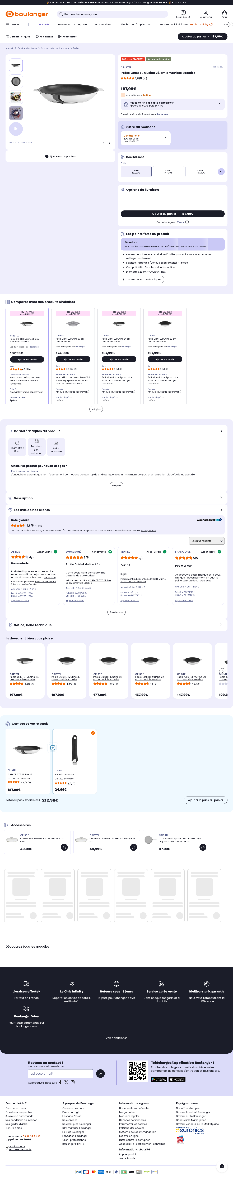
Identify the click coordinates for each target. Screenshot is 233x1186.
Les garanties (127, 1112)
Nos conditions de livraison (21, 1120)
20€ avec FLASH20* (132, 59)
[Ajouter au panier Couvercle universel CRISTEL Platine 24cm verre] (64, 847)
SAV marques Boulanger (76, 1128)
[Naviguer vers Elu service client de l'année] (201, 1139)
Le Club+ (148, 95)
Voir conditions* (116, 1038)
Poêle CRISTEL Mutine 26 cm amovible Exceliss (33, 583)
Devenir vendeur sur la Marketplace (197, 1124)
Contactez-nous (16, 1108)
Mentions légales (129, 1116)
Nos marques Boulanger (76, 1124)
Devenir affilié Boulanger (191, 1116)
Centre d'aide (14, 1128)
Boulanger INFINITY (73, 1144)
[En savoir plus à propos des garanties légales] (187, 222)
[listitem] (16, 81)
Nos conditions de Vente (134, 1108)
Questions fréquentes (19, 1112)
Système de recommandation (137, 1132)
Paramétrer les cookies (133, 1124)
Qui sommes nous (73, 1108)
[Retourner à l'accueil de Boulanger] (27, 14)
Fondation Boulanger (74, 1136)
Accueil (9, 48)
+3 (221, 171)
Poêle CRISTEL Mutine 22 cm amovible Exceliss (149, 678)
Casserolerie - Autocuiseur (55, 48)
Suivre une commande (19, 1116)
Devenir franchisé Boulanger (193, 1112)
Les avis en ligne (129, 1136)
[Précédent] (103, 143)
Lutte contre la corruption (134, 1140)
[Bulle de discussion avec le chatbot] (221, 1167)
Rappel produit (128, 1154)
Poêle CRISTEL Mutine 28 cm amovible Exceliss (20, 776)
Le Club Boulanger (73, 1132)
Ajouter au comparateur (63, 156)
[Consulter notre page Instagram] (73, 1083)
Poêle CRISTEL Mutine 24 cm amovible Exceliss (24, 678)
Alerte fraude (127, 1158)
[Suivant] (109, 143)
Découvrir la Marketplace (191, 1120)
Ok (100, 1073)
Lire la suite (49, 577)
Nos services (69, 1120)
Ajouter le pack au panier (205, 800)
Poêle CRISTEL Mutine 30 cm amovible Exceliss (66, 678)
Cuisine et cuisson (27, 48)
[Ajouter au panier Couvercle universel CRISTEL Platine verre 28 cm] (133, 847)
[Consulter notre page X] (66, 1083)
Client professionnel (74, 1140)
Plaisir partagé (70, 1112)
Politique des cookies (131, 1128)
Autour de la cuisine (158, 59)
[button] (230, 24)
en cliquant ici (148, 530)
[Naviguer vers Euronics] (201, 1130)
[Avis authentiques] (207, 520)
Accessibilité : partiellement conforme (142, 1144)
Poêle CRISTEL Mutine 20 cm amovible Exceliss (143, 580)
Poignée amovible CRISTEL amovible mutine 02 (64, 777)
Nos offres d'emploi (187, 1108)
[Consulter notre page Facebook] (60, 1083)
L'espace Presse (71, 1116)
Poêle (75, 48)
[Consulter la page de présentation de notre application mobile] (159, 1079)
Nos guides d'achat (17, 1124)
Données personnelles (132, 1120)
